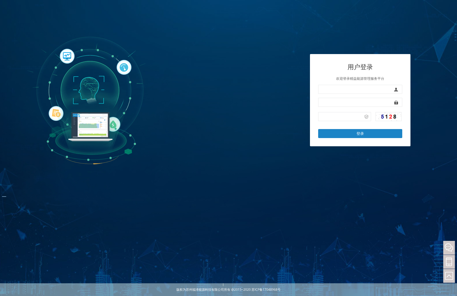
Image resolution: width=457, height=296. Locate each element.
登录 (360, 133)
